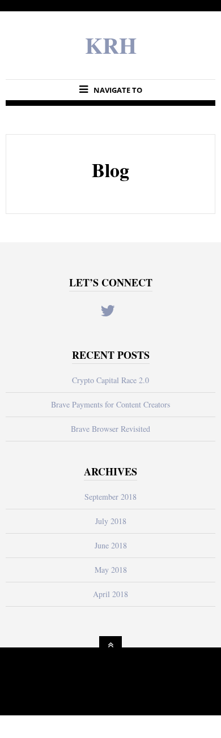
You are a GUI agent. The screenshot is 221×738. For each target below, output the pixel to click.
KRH (111, 45)
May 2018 (111, 569)
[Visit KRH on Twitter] (107, 313)
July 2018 (110, 521)
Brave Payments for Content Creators (110, 404)
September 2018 (110, 496)
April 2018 (110, 594)
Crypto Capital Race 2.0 (110, 380)
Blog (110, 170)
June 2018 (111, 545)
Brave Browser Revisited (110, 428)
